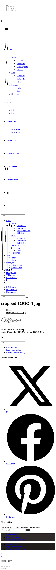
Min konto (10, 6)
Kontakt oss (11, 10)
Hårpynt (10, 262)
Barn (13, 260)
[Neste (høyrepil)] (5, 568)
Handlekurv (11, 8)
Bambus (15, 245)
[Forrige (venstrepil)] (2, 568)
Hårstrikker (16, 267)
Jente (13, 223)
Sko (8, 255)
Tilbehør (20, 233)
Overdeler (21, 225)
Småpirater (11, 272)
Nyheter (10, 270)
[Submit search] (27, 297)
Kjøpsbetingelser (14, 350)
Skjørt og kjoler (23, 230)
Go (28, 530)
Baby (13, 257)
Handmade (16, 252)
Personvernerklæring (15, 352)
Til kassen (10, 275)
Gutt (13, 235)
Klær (8, 220)
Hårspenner (16, 265)
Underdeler (22, 228)
